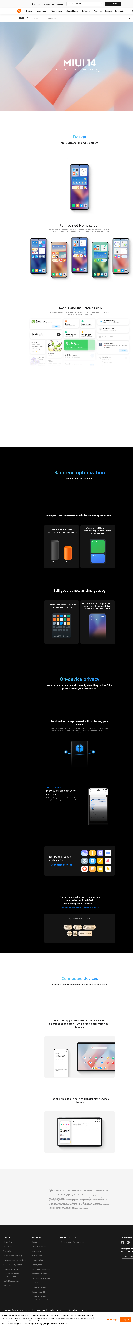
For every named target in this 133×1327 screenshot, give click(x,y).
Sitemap (84, 1310)
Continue (113, 3)
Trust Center (37, 1283)
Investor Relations (39, 1274)
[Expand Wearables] (47, 11)
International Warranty (12, 1255)
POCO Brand (37, 1255)
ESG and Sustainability (41, 1278)
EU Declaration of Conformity (15, 1260)
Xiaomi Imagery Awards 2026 (72, 1242)
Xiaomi (34, 1242)
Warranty (7, 1251)
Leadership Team (39, 1246)
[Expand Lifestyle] (91, 11)
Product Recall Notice (12, 1269)
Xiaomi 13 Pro (38, 18)
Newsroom (36, 1251)
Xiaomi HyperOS (38, 1292)
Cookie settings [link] (55, 1310)
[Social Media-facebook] (122, 1242)
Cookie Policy (71, 1310)
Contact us (7, 1242)
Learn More (63, 1323)
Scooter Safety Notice (12, 1265)
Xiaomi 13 (52, 18)
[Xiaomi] (19, 11)
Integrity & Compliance (41, 1269)
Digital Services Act (11, 1281)
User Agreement (38, 1265)
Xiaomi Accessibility (40, 1287)
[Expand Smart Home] (79, 11)
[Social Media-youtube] (128, 1242)
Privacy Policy (37, 1260)
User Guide (8, 1246)
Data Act (7, 1285)
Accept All (125, 1319)
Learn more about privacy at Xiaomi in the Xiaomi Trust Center (79, 907)
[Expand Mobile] (33, 11)
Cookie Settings (110, 1319)
